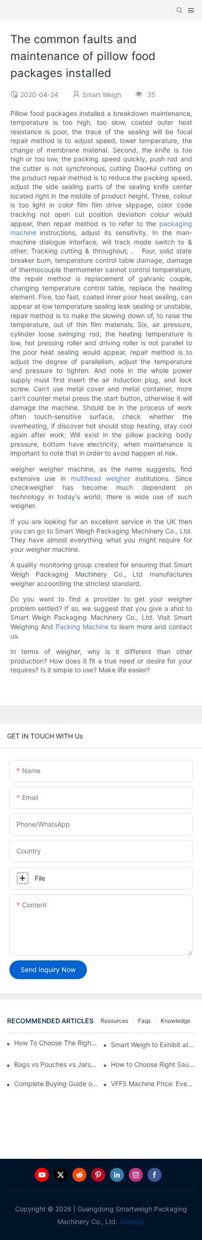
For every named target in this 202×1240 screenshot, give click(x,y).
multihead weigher (101, 478)
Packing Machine (82, 627)
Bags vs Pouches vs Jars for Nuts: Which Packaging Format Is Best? (56, 1064)
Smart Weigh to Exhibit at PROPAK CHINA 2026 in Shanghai (153, 1045)
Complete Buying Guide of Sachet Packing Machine (56, 1084)
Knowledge (175, 1020)
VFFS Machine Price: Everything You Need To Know (153, 1084)
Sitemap (131, 1221)
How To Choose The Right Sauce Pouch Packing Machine (56, 1043)
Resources (114, 1020)
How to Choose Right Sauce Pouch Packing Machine (153, 1064)
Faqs (144, 1020)
